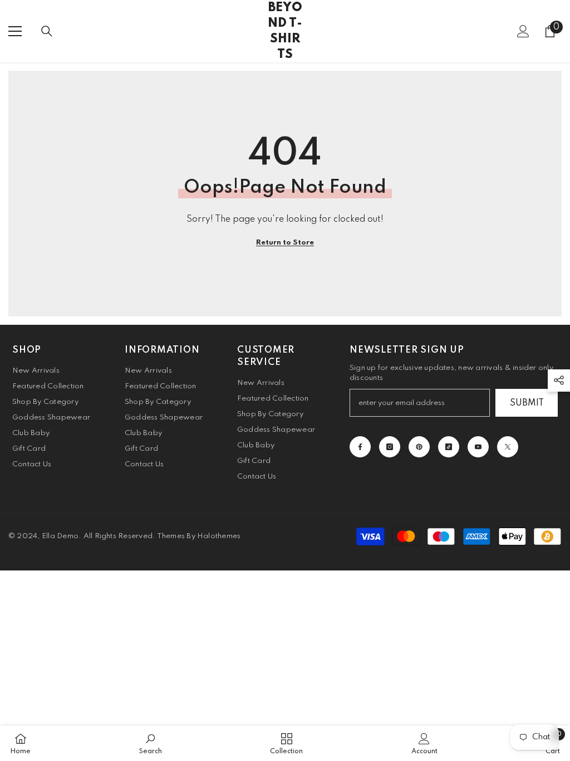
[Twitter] (507, 446)
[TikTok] (448, 446)
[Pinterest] (419, 446)
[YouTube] (478, 446)
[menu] (15, 31)
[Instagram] (389, 446)
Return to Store (285, 242)
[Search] (46, 31)
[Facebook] (360, 446)
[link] (150, 743)
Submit (527, 403)
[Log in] (523, 31)
